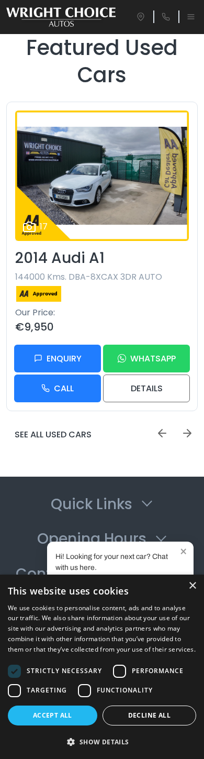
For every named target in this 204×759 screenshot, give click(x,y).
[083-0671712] (166, 17)
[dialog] (102, 667)
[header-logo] (61, 17)
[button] (102, 741)
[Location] (141, 17)
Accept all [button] (52, 715)
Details (147, 388)
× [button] (192, 586)
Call (64, 388)
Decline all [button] (149, 715)
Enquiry (64, 359)
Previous (162, 433)
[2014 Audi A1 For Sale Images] (102, 176)
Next (187, 433)
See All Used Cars (53, 434)
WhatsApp (153, 359)
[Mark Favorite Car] (177, 229)
